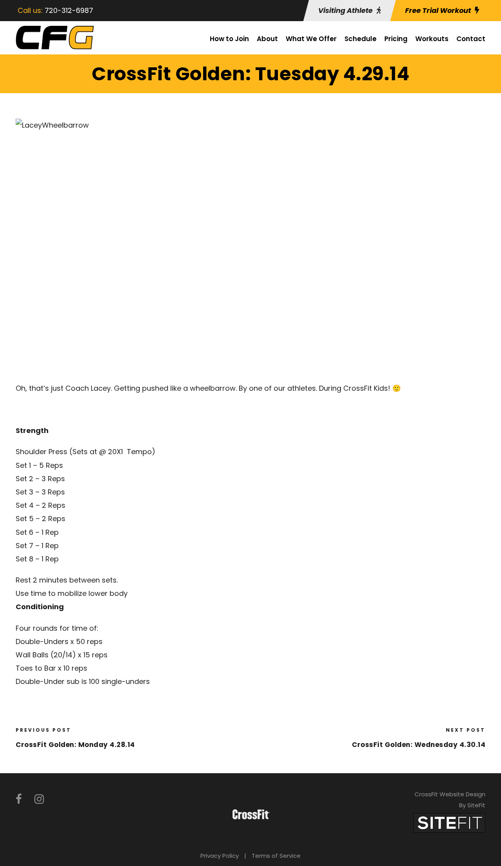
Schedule (360, 38)
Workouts (432, 38)
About (267, 38)
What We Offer (311, 38)
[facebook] (19, 799)
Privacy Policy (219, 856)
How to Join (229, 38)
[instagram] (39, 799)
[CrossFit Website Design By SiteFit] (449, 822)
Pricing (395, 38)
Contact (470, 38)
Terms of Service (276, 856)
